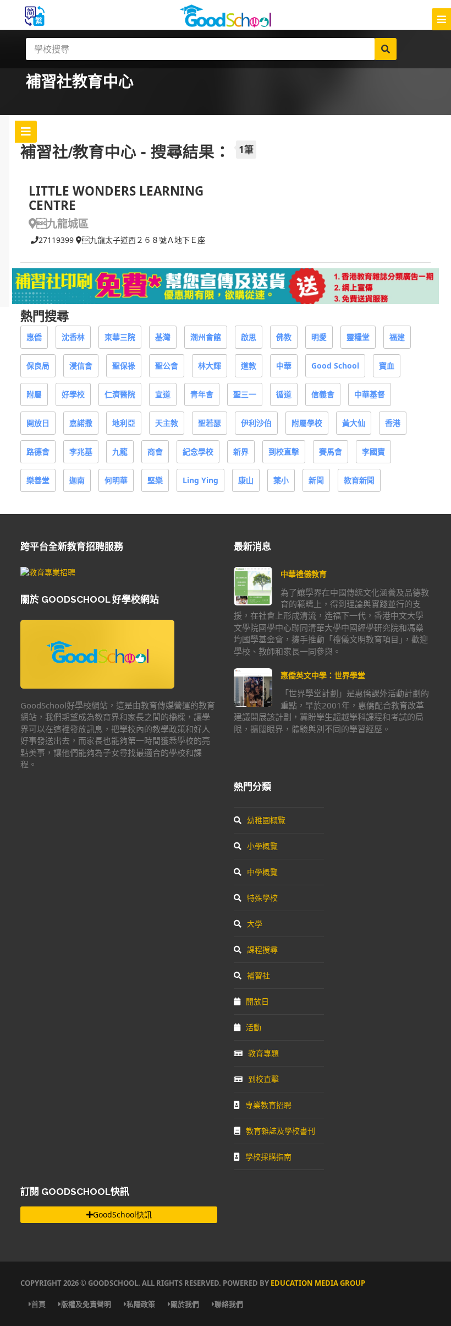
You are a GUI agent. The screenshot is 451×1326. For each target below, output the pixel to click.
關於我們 (184, 1304)
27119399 (56, 240)
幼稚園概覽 (266, 820)
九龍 (120, 451)
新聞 (316, 480)
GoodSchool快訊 (122, 1214)
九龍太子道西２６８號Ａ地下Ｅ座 (143, 240)
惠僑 (34, 337)
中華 (284, 365)
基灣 (162, 337)
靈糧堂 (358, 337)
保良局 (38, 365)
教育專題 (263, 1053)
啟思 (248, 337)
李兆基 (80, 451)
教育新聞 (359, 480)
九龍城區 (62, 223)
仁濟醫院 (120, 394)
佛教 (284, 337)
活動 (253, 1027)
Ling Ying (200, 480)
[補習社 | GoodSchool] (225, 301)
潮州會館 (205, 337)
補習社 (258, 975)
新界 (241, 451)
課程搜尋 (262, 949)
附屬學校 (307, 423)
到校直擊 (283, 451)
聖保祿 (123, 365)
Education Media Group (318, 1283)
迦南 (77, 480)
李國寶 (373, 451)
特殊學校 (262, 897)
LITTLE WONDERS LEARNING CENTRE (116, 198)
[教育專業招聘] (47, 572)
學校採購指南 (268, 1156)
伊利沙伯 (256, 423)
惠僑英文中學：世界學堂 (322, 675)
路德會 (38, 451)
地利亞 (123, 423)
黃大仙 (353, 423)
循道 (284, 394)
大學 (254, 923)
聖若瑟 (209, 423)
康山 (246, 480)
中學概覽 (262, 872)
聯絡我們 (229, 1304)
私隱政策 (141, 1304)
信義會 (322, 394)
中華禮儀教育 (303, 574)
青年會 (201, 394)
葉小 (281, 480)
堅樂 (155, 480)
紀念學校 (198, 451)
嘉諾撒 (80, 423)
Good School (335, 365)
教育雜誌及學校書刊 (280, 1130)
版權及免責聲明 (86, 1304)
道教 (248, 365)
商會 (155, 451)
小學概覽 (262, 846)
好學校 (73, 394)
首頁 (38, 1304)
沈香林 (73, 337)
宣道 (162, 394)
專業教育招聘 (268, 1105)
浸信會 (80, 365)
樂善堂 (38, 480)
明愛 (319, 337)
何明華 (116, 480)
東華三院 (120, 337)
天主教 (166, 423)
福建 (397, 337)
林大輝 (209, 365)
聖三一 (244, 394)
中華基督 (369, 394)
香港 (392, 423)
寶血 (386, 365)
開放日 (38, 423)
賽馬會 (330, 451)
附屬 (34, 394)
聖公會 (166, 365)
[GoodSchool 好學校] (225, 23)
